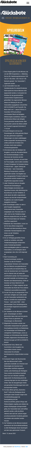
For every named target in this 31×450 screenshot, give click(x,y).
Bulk (27, 446)
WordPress (17, 446)
